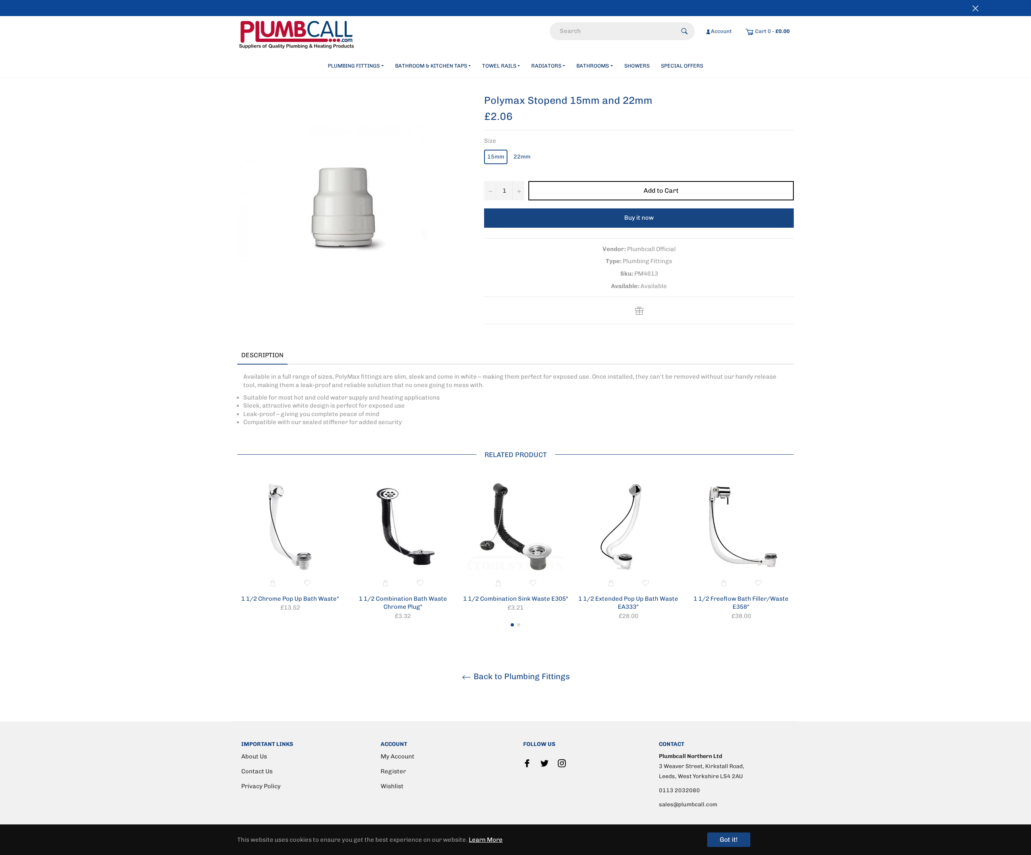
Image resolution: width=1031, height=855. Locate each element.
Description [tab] (262, 355)
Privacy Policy (261, 786)
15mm (495, 156)
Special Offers (682, 66)
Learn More (486, 839)
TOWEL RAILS (499, 66)
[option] (290, 548)
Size (490, 140)
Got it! (729, 839)
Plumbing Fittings (354, 66)
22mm (521, 156)
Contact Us (257, 771)
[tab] (300, 356)
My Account (397, 756)
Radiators (546, 66)
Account (721, 31)
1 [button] (512, 624)
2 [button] (518, 624)
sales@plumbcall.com (688, 804)
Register (393, 771)
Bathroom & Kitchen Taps (431, 66)
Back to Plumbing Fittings (521, 676)
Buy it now (639, 217)
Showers (637, 66)
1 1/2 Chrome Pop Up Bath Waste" (290, 598)
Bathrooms (592, 66)
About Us (254, 756)
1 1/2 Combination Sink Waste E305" (515, 598)
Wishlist (392, 786)
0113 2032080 (679, 790)
